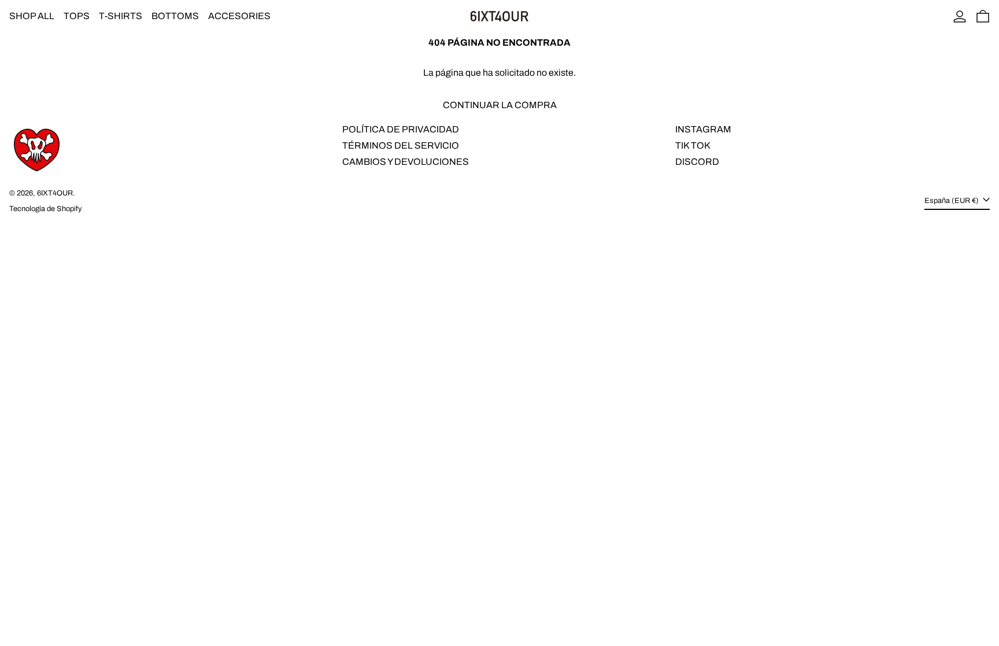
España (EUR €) (952, 201)
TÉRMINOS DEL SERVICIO (400, 145)
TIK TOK (693, 145)
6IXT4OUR (55, 193)
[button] (983, 16)
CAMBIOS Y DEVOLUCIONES (405, 162)
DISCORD (697, 162)
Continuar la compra (500, 105)
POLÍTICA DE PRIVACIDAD (400, 129)
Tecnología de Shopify (45, 209)
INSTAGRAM (703, 129)
